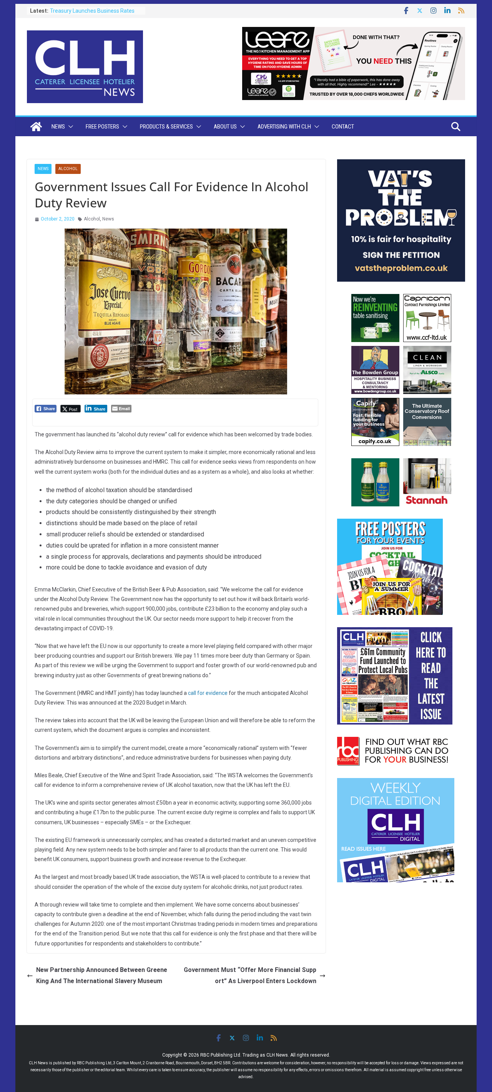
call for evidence (208, 693)
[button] (69, 126)
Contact (343, 126)
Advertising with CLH (284, 126)
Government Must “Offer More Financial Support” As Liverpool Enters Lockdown (250, 975)
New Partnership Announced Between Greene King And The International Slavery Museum (101, 975)
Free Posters (102, 126)
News (58, 126)
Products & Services (166, 126)
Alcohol (68, 169)
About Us (225, 126)
